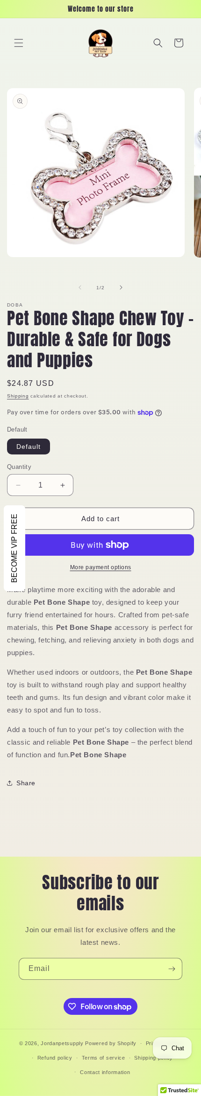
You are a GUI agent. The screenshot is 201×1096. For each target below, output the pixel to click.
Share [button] (26, 783)
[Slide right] (121, 287)
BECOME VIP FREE (14, 548)
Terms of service (103, 1058)
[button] (18, 43)
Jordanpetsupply (62, 1043)
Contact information (105, 1072)
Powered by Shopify (110, 1043)
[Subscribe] (171, 969)
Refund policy (54, 1058)
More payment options (100, 567)
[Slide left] (80, 287)
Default (28, 446)
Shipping (18, 395)
